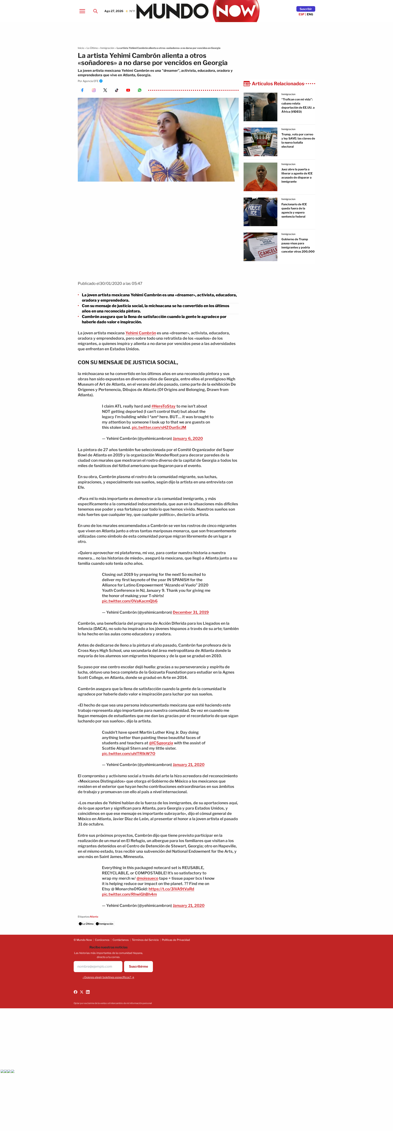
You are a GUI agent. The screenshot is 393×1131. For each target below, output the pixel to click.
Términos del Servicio (145, 939)
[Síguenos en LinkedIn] (88, 992)
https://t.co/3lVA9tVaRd (171, 889)
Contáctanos (121, 939)
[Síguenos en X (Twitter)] (82, 992)
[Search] (95, 11)
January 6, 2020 (188, 438)
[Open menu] (82, 11)
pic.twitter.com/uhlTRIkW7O (128, 753)
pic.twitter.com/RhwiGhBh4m (129, 894)
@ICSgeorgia (161, 743)
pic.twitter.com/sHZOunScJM (159, 427)
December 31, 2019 (191, 612)
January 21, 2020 (188, 764)
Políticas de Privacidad (176, 939)
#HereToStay (163, 406)
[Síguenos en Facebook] (75, 992)
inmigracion (288, 94)
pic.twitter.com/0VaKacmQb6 (130, 601)
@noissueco (147, 878)
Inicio (81, 47)
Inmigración (107, 47)
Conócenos (102, 939)
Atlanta (94, 916)
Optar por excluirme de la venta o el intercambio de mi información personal (113, 1003)
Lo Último (92, 47)
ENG (310, 14)
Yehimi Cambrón (140, 333)
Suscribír (306, 9)
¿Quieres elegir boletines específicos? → (108, 977)
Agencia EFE (90, 81)
